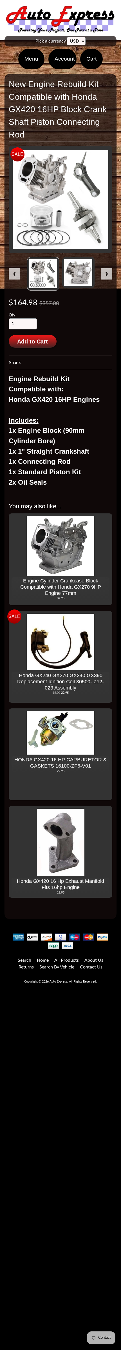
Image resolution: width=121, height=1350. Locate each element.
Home (43, 960)
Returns (26, 967)
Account (65, 59)
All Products (66, 960)
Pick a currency (50, 41)
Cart (91, 59)
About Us (93, 960)
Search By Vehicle (56, 967)
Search (24, 960)
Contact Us (91, 967)
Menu (31, 59)
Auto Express (58, 981)
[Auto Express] (60, 30)
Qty (12, 315)
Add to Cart (32, 341)
